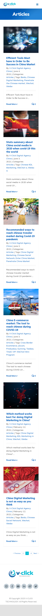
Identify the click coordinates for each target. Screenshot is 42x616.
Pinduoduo (11, 348)
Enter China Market (25, 258)
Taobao (29, 348)
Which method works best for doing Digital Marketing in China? (19, 417)
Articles (10, 77)
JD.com (21, 345)
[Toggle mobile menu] (37, 4)
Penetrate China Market (18, 261)
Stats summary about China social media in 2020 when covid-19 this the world (20, 147)
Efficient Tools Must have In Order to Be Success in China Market (20, 61)
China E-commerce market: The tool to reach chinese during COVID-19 (18, 325)
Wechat (30, 83)
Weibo (9, 86)
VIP (14, 351)
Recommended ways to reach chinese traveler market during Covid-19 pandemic (20, 234)
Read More (11, 104)
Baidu (23, 77)
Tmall (9, 351)
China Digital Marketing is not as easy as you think (20, 501)
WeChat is (22, 167)
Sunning (21, 348)
